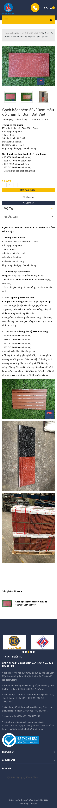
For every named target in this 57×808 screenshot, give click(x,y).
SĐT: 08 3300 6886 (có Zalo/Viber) (31, 711)
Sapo (34, 803)
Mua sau (30, 197)
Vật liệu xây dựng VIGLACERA (22, 777)
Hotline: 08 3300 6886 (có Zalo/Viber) (27, 689)
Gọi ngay (29, 203)
